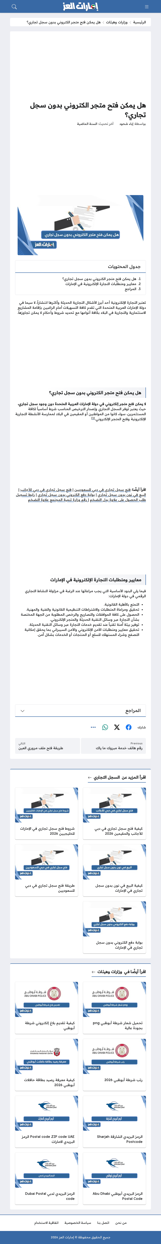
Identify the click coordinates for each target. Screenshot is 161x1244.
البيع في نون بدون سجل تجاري (122, 495)
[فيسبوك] (128, 727)
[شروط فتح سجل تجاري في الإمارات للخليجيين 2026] (46, 814)
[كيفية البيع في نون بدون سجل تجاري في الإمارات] (114, 870)
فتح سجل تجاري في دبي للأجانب (45, 489)
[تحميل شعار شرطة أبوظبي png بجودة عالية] (114, 1008)
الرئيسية (139, 22)
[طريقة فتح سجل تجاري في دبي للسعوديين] (46, 870)
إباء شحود (126, 124)
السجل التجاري (107, 777)
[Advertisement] (80, 65)
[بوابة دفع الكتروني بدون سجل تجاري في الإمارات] (114, 927)
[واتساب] (105, 727)
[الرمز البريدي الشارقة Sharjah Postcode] (114, 1122)
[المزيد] (93, 727)
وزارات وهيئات (117, 22)
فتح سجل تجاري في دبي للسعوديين (102, 489)
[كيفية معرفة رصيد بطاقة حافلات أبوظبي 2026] (46, 1065)
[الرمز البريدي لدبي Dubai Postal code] (46, 1178)
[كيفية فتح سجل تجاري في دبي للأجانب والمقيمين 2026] (114, 814)
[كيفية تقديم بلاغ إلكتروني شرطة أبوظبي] (46, 1008)
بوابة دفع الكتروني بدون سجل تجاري (66, 495)
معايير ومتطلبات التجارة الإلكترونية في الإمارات (103, 284)
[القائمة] (147, 7)
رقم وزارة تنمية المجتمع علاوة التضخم (58, 500)
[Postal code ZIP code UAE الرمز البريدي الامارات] (46, 1122)
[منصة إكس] (117, 727)
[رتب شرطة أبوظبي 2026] (114, 1065)
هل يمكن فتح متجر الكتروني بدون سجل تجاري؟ (101, 279)
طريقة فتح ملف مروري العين (40, 748)
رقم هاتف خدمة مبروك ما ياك (119, 748)
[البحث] (14, 7)
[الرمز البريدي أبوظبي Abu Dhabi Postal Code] (114, 1178)
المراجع (133, 289)
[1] (93, 418)
